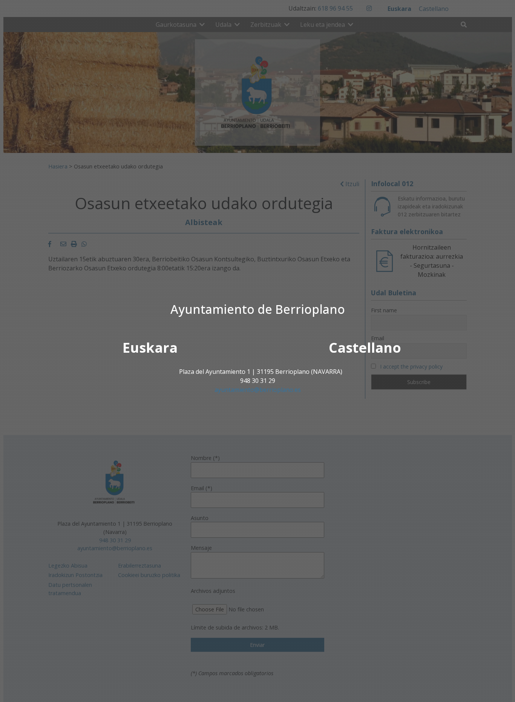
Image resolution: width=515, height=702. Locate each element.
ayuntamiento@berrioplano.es (258, 390)
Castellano (365, 347)
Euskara (150, 347)
